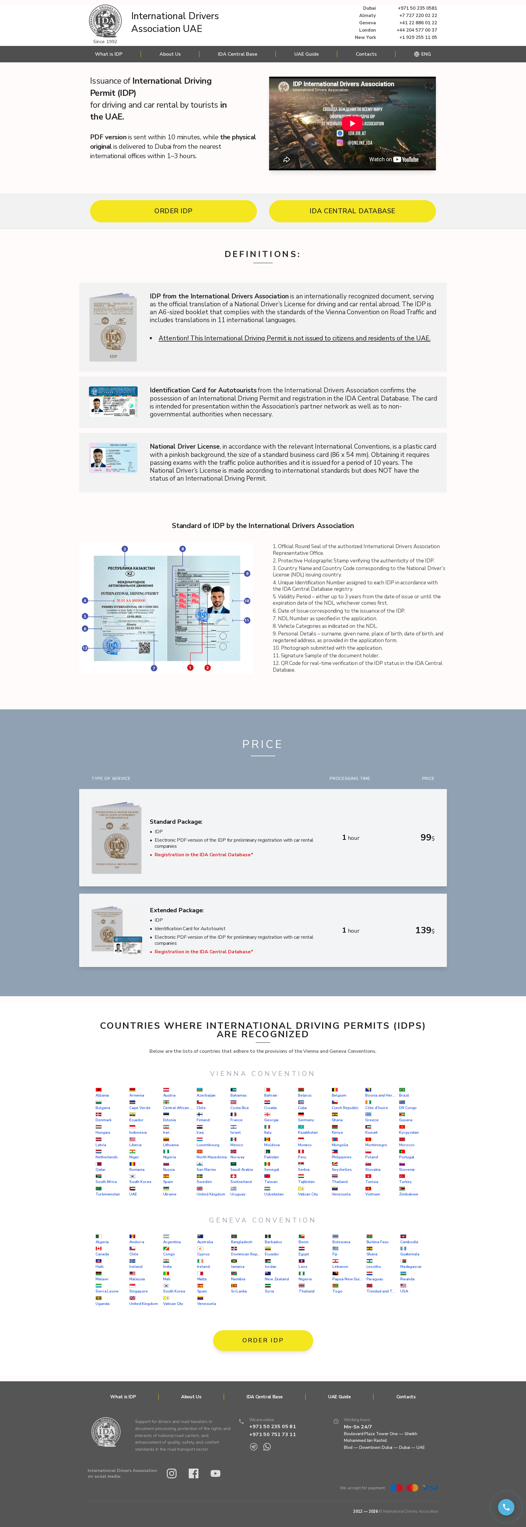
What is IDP (108, 54)
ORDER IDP (173, 211)
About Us (170, 54)
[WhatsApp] (267, 1447)
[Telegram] (253, 1447)
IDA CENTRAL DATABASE (352, 211)
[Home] (105, 21)
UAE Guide (306, 54)
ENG (426, 54)
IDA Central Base (237, 54)
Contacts (366, 54)
